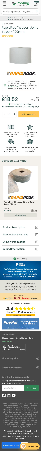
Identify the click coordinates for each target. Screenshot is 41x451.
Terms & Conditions (13, 431)
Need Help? (7, 341)
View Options (20, 215)
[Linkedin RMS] (9, 395)
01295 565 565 (13, 87)
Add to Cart (29, 114)
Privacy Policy (29, 431)
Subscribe (31, 388)
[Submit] (37, 13)
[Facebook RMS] (4, 395)
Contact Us (8, 334)
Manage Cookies (15, 433)
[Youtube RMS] (14, 395)
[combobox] (20, 12)
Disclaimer (28, 433)
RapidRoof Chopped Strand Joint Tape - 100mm (19, 203)
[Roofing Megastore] (20, 4)
